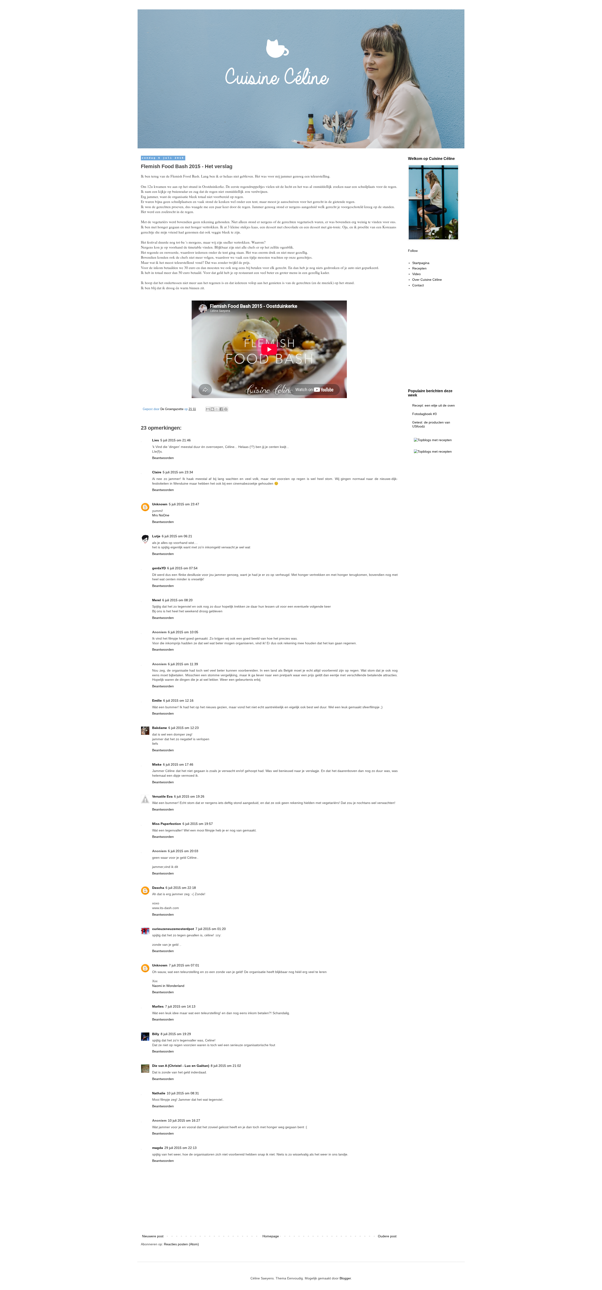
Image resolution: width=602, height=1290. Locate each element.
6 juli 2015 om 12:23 (183, 728)
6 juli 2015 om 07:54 (182, 568)
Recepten (419, 268)
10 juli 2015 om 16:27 (184, 1120)
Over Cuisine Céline (427, 279)
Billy (155, 1034)
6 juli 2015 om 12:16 (178, 700)
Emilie (157, 700)
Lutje (156, 536)
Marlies (158, 1006)
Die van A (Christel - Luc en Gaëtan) (180, 1066)
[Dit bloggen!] (212, 409)
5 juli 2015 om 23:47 (184, 504)
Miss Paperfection (166, 824)
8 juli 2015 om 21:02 (226, 1066)
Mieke (157, 764)
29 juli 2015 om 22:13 (180, 1148)
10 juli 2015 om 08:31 (183, 1093)
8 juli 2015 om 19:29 (176, 1034)
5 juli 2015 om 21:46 (175, 440)
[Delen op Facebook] (221, 409)
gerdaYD (159, 568)
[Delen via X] (216, 409)
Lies (155, 440)
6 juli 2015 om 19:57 (197, 824)
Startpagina (420, 263)
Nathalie (158, 1093)
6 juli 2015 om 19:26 (189, 796)
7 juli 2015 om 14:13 (180, 1006)
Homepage (270, 1236)
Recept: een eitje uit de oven (433, 405)
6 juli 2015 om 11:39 (183, 664)
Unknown (159, 504)
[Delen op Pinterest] (225, 409)
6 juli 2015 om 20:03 (183, 851)
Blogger (345, 1278)
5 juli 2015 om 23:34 (178, 472)
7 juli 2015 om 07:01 (184, 965)
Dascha (158, 888)
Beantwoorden (163, 458)
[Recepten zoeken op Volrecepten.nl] (433, 440)
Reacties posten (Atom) (181, 1244)
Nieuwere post (152, 1236)
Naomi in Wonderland (168, 986)
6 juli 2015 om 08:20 (177, 600)
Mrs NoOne (160, 515)
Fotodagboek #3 (424, 414)
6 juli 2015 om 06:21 (177, 536)
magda (157, 1148)
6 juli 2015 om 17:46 (178, 764)
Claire (156, 472)
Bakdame (159, 728)
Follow (413, 251)
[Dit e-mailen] (208, 409)
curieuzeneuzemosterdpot (173, 929)
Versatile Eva (162, 796)
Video (416, 274)
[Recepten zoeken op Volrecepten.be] (433, 451)
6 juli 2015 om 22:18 (181, 888)
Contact (418, 285)
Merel (156, 600)
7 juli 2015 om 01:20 (210, 929)
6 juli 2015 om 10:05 (183, 632)
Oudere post (387, 1236)
